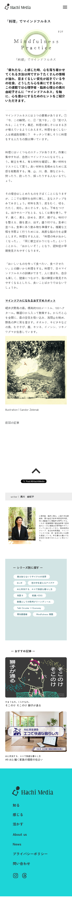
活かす (18, 824)
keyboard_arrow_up (36, 471)
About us (20, 834)
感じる (18, 814)
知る (16, 805)
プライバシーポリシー (30, 853)
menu (65, 7)
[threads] (24, 875)
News (17, 844)
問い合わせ (21, 863)
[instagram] (15, 875)
